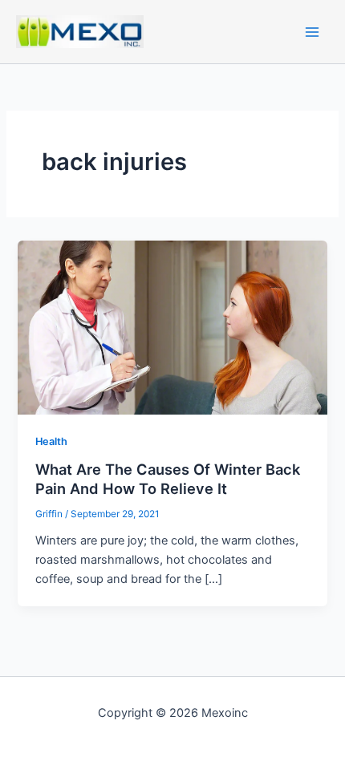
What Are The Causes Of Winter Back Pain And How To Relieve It (167, 478)
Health (51, 441)
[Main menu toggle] (312, 32)
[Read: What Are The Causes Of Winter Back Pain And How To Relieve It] (172, 326)
